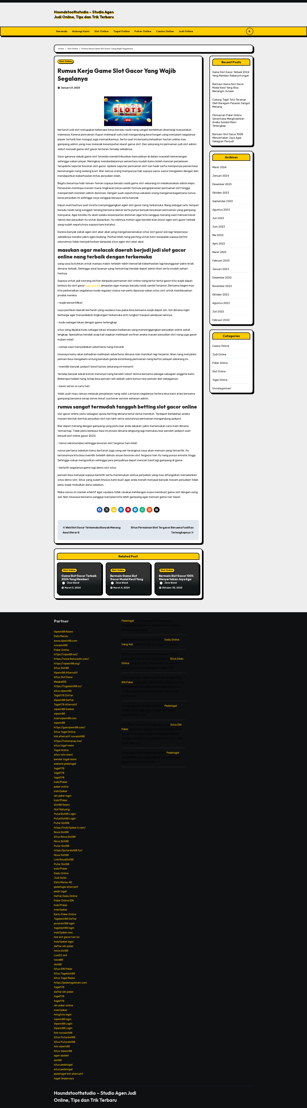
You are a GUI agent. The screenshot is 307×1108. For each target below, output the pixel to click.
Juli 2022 (218, 311)
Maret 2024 (219, 167)
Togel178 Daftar (63, 695)
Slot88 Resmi (62, 804)
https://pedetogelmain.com (70, 982)
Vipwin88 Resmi (63, 631)
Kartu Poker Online (65, 914)
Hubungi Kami (81, 31)
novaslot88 (60, 645)
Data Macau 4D (63, 882)
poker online (61, 786)
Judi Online (186, 31)
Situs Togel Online (64, 731)
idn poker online (63, 1005)
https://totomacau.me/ (68, 741)
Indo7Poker (60, 782)
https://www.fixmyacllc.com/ (71, 658)
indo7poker (60, 791)
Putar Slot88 (61, 823)
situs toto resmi (63, 754)
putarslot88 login (64, 923)
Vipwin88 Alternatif (66, 672)
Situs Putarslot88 (64, 1037)
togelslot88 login (64, 927)
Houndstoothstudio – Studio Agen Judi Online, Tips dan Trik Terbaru (84, 14)
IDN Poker (127, 682)
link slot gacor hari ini (66, 937)
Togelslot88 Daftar (65, 918)
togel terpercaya (64, 1078)
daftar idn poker (63, 946)
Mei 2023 (218, 235)
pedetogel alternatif (66, 886)
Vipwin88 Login (63, 1023)
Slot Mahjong (62, 809)
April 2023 (218, 243)
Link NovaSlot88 (64, 859)
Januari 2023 (220, 269)
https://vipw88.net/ (66, 654)
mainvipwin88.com (65, 718)
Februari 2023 (221, 260)
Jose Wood (73, 582)
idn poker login (62, 795)
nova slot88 (61, 950)
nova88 (58, 959)
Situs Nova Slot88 (64, 836)
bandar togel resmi (65, 759)
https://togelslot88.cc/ (68, 686)
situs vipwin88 (62, 690)
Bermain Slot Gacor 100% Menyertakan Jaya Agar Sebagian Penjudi (176, 579)
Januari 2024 (220, 175)
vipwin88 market (64, 709)
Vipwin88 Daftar (64, 700)
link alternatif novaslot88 (69, 736)
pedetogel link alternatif (68, 1073)
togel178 (59, 768)
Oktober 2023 (220, 192)
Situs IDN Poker (63, 968)
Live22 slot (60, 955)
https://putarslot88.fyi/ (68, 850)
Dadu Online (61, 873)
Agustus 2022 (221, 303)
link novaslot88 (63, 1032)
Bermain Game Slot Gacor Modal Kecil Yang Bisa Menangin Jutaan (126, 579)
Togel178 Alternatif (65, 704)
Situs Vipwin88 (63, 1051)
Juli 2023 (218, 218)
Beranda (61, 31)
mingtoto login (63, 1014)
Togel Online (121, 31)
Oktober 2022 (220, 294)
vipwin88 (59, 713)
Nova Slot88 (61, 832)
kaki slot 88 (92, 285)
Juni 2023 (218, 226)
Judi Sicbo (60, 877)
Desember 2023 (222, 184)
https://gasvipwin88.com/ (69, 727)
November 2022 (222, 286)
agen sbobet (61, 1055)
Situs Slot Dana (63, 677)
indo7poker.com (63, 932)
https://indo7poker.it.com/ (70, 827)
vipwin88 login (62, 1019)
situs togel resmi (64, 745)
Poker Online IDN (64, 900)
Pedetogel (128, 620)
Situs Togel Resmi (64, 978)
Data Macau (61, 636)
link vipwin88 (62, 1046)
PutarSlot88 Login (65, 813)
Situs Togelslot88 (64, 973)
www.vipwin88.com (65, 640)
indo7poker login (64, 941)
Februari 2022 (221, 320)
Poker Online (142, 31)
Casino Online (165, 31)
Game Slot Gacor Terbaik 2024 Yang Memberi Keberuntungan (79, 579)
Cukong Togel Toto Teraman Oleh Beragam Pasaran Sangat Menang (231, 103)
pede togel (60, 891)
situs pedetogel (63, 1064)
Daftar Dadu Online (65, 896)
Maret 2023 (219, 252)
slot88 (58, 964)
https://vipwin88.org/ (67, 663)
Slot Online (101, 31)
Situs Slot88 (61, 668)
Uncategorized (221, 388)
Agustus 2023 (221, 209)
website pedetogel (65, 763)
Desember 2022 (222, 277)
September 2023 (222, 201)
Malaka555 (60, 681)
